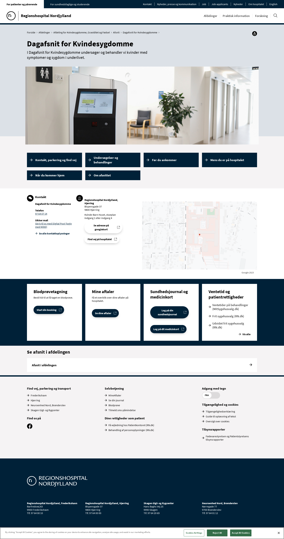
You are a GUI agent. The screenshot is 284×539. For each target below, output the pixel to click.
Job (204, 4)
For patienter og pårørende (22, 4)
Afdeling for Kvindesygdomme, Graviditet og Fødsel (81, 32)
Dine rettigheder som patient (125, 418)
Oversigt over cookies (217, 421)
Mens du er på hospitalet (227, 160)
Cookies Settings (194, 532)
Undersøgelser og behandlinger (106, 160)
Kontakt (147, 4)
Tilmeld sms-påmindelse (122, 410)
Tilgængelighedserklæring (220, 411)
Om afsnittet (102, 175)
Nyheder (238, 4)
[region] (142, 533)
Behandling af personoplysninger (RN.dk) (131, 430)
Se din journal (116, 400)
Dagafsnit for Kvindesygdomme (140, 32)
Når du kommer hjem (49, 175)
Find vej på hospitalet (100, 239)
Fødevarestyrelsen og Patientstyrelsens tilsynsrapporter (227, 438)
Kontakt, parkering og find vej (55, 160)
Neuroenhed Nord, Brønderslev (48, 405)
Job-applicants (220, 4)
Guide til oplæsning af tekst (221, 416)
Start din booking (47, 309)
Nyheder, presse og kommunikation (176, 4)
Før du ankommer (164, 160)
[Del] (254, 33)
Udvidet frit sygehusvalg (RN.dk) (228, 325)
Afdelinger (210, 16)
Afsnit (116, 32)
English (273, 4)
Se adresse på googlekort (101, 227)
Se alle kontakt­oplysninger (54, 233)
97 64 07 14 (41, 213)
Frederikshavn (39, 395)
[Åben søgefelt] (275, 15)
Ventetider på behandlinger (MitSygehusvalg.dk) (230, 307)
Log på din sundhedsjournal (167, 312)
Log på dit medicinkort (166, 329)
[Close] (278, 533)
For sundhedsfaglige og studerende (70, 4)
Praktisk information (236, 16)
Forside (31, 32)
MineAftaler (114, 395)
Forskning (261, 16)
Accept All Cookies (240, 532)
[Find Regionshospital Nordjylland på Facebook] (29, 428)
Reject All (217, 532)
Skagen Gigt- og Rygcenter (45, 410)
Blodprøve (114, 405)
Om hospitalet (256, 4)
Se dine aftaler (103, 313)
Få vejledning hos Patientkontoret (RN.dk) (131, 425)
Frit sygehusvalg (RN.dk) (228, 316)
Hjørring (35, 400)
